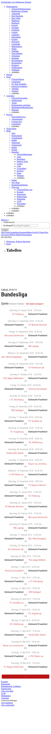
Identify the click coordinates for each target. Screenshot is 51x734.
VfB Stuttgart (17, 410)
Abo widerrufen (7, 705)
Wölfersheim (17, 67)
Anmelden (14, 232)
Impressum (21, 194)
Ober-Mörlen (17, 53)
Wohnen (20, 175)
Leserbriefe (16, 124)
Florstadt (15, 28)
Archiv (35, 232)
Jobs (3, 232)
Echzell (15, 25)
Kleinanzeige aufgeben (21, 105)
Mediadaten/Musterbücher (22, 107)
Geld (19, 166)
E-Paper (41, 232)
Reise (19, 173)
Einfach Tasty (22, 161)
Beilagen (15, 110)
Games (19, 164)
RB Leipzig (33, 346)
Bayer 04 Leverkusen (38, 464)
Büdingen (16, 21)
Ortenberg (16, 56)
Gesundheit (21, 168)
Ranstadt (15, 58)
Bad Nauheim (17, 16)
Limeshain (16, 44)
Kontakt (20, 192)
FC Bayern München (38, 485)
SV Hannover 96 (36, 367)
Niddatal (15, 51)
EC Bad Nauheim (19, 84)
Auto (19, 157)
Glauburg (15, 35)
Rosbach (15, 65)
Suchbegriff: (8, 225)
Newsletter (21, 204)
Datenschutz (22, 197)
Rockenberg (17, 63)
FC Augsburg (17, 431)
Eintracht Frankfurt (19, 86)
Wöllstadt (15, 70)
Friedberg (15, 30)
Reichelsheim (17, 60)
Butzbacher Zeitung (20, 11)
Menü (3, 220)
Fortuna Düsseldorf (37, 389)
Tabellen (15, 89)
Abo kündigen (7, 703)
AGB (19, 201)
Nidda (14, 49)
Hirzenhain (16, 37)
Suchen (5, 230)
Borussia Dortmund (14, 335)
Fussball (15, 91)
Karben (15, 39)
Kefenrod (15, 42)
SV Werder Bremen (37, 325)
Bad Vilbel (16, 18)
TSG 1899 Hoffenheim (13, 378)
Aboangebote (17, 119)
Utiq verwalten (7, 691)
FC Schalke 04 (35, 421)
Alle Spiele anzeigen (34, 304)
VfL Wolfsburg (35, 442)
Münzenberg (17, 46)
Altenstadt (16, 14)
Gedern (15, 32)
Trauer (14, 103)
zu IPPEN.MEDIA (15, 235)
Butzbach (15, 23)
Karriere (20, 171)
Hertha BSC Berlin (15, 453)
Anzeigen (5, 698)
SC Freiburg (18, 314)
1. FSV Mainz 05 (16, 474)
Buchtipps (21, 159)
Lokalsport (16, 82)
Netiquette (21, 199)
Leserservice (17, 121)
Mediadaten (6, 696)
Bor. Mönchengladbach (13, 357)
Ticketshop (27, 235)
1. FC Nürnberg (16, 399)
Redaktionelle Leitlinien (11, 686)
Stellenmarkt (17, 100)
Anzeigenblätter (25, 232)
